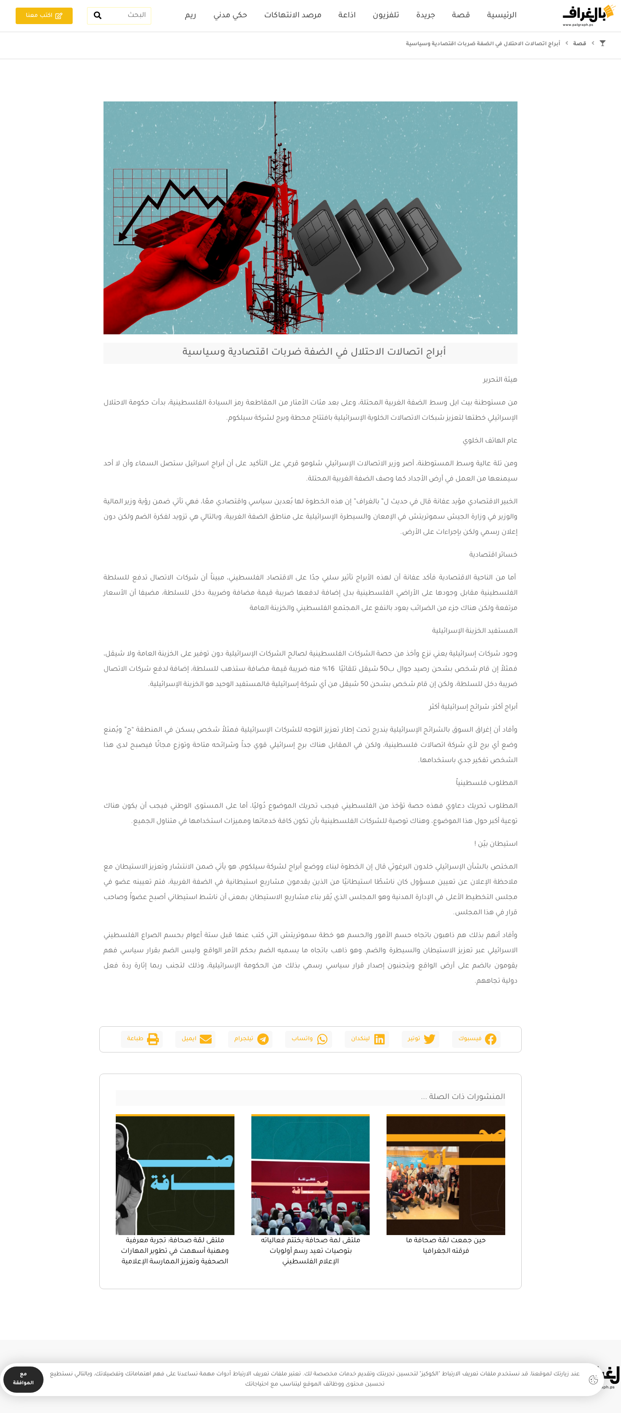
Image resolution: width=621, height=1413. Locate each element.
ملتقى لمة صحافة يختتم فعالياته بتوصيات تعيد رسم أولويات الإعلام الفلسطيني (310, 1251)
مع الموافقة (23, 1379)
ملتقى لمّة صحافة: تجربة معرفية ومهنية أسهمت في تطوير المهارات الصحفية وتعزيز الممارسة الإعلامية (175, 1251)
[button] (476, 1039)
